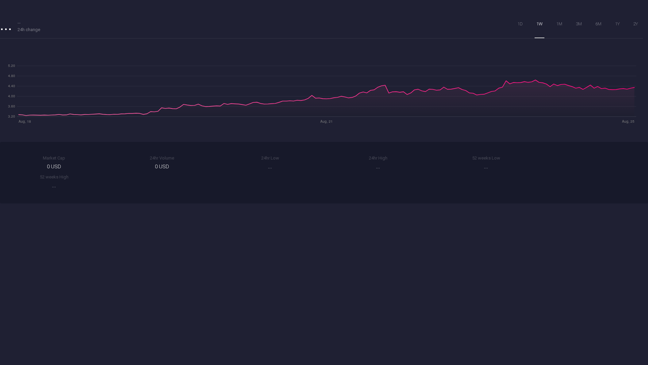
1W (539, 23)
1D (520, 23)
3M (579, 23)
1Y (617, 23)
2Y (635, 23)
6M (598, 23)
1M (559, 23)
